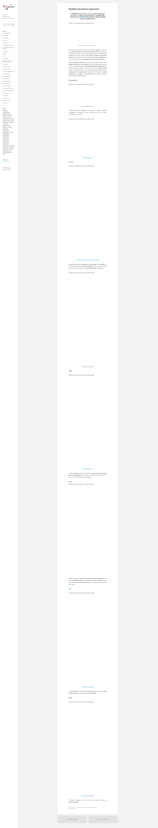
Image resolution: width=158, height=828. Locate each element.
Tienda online (5, 16)
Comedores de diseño (6, 118)
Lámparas (5, 64)
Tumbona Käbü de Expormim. (88, 686)
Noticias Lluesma (7, 83)
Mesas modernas (7, 66)
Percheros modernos (7, 85)
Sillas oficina (6, 95)
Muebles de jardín (5, 140)
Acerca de (4, 14)
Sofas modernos (5, 150)
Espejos (5, 53)
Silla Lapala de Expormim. (87, 469)
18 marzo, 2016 (72, 807)
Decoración (6, 42)
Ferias (5, 55)
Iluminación (6, 58)
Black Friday (6, 37)
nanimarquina (12, 145)
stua (9, 150)
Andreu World (5, 115)
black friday (8, 117)
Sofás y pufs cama (7, 100)
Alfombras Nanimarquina (6, 113)
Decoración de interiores (6, 120)
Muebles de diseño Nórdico (8, 71)
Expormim (85, 17)
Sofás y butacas (6, 97)
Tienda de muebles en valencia (7, 152)
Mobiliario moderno (6, 135)
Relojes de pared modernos (8, 90)
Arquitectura (10, 115)
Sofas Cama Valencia (6, 161)
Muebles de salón (7, 78)
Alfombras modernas (6, 112)
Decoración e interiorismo (8, 45)
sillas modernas (11, 147)
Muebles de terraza (6, 142)
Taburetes (5, 102)
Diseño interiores (5, 122)
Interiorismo (10, 127)
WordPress (9, 168)
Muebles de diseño (6, 137)
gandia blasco (5, 127)
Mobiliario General (7, 69)
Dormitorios (6, 51)
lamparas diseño (5, 128)
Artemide (4, 117)
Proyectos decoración (8, 18)
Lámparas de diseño (6, 132)
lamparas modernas (6, 130)
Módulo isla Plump (85, 795)
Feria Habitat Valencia (6, 125)
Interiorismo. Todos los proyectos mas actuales (7, 61)
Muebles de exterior (7, 73)
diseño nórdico (11, 122)
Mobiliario (11, 132)
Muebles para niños (7, 81)
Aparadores (6, 35)
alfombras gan (5, 110)
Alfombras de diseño (7, 33)
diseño (12, 120)
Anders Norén (8, 170)
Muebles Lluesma (8, 167)
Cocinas (5, 40)
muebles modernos (6, 145)
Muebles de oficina (7, 76)
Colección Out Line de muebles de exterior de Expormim (87, 259)
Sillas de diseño (6, 93)
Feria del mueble (5, 123)
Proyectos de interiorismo (8, 88)
